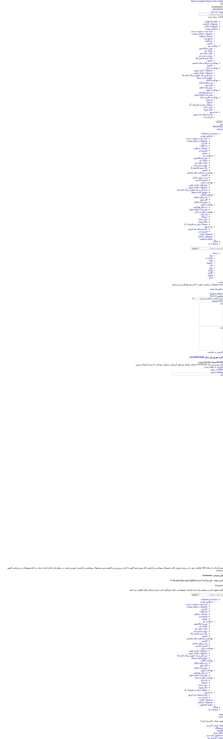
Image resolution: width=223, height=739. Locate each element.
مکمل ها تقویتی (211, 21)
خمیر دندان (208, 107)
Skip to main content (214, 1)
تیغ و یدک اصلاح (206, 87)
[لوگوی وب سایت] (218, 9)
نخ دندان (209, 100)
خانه (221, 284)
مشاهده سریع (217, 372)
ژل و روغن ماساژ (200, 177)
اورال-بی (209, 258)
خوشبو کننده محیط (205, 78)
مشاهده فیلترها (216, 293)
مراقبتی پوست (211, 29)
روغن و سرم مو (206, 56)
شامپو (210, 60)
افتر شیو (209, 85)
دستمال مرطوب (206, 36)
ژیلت (210, 260)
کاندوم (210, 65)
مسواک (209, 102)
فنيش (210, 275)
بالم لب (204, 143)
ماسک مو (209, 51)
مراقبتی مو (213, 46)
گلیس (210, 273)
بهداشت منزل (212, 68)
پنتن (211, 268)
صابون (210, 43)
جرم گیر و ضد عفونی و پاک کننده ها (197, 75)
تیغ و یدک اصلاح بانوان (203, 95)
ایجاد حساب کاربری (214, 725)
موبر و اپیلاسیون (206, 48)
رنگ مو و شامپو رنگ (204, 58)
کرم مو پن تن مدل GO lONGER (206, 357)
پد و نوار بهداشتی (205, 92)
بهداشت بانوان (212, 90)
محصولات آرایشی (210, 24)
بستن (220, 282)
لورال (210, 270)
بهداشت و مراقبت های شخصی (205, 63)
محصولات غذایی (211, 26)
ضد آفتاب (209, 41)
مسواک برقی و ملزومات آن (201, 105)
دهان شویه (208, 109)
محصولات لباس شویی (203, 70)
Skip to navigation (198, 1)
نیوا (211, 255)
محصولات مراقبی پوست (202, 34)
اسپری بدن (208, 117)
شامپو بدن (208, 38)
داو (211, 265)
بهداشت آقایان (212, 80)
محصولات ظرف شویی (203, 73)
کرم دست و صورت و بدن (202, 31)
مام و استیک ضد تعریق (203, 114)
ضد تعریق (214, 112)
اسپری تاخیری (201, 180)
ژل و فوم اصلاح (206, 83)
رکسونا (210, 263)
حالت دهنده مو (206, 53)
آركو (211, 277)
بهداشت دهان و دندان (209, 97)
